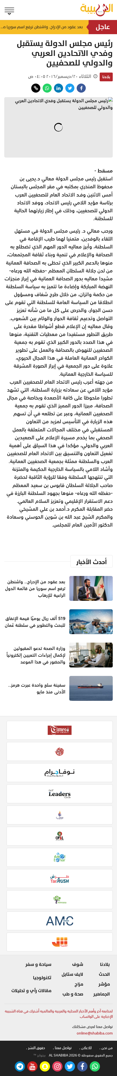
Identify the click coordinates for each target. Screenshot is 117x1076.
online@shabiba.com (95, 1033)
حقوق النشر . (35, 1048)
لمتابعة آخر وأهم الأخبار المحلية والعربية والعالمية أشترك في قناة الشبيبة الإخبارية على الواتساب (59, 1014)
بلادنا (106, 77)
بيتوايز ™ (39, 1055)
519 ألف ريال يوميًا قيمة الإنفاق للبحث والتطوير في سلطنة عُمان (35, 622)
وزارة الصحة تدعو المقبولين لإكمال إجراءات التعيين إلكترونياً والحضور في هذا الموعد (36, 655)
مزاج (79, 984)
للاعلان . (85, 1048)
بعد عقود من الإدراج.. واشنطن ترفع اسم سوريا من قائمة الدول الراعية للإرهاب (41, 27)
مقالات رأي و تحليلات (31, 990)
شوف (77, 964)
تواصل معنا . (62, 1048)
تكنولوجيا (42, 977)
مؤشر (104, 984)
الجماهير (101, 994)
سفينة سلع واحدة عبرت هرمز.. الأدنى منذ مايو (36, 688)
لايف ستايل (72, 974)
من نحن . (106, 1048)
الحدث (104, 974)
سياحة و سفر (38, 964)
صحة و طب (72, 994)
